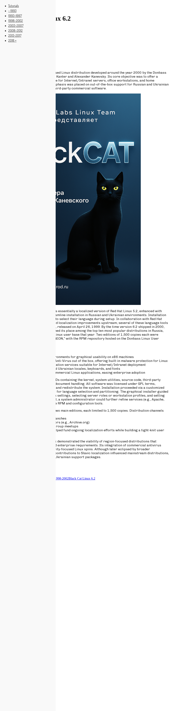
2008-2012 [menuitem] (15, 30)
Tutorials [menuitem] (13, 6)
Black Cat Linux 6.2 (82, 478)
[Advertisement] (84, 46)
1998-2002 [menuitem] (15, 21)
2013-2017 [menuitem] (14, 35)
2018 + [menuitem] (12, 40)
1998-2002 (61, 478)
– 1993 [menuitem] (12, 11)
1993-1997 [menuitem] (15, 16)
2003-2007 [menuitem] (15, 26)
